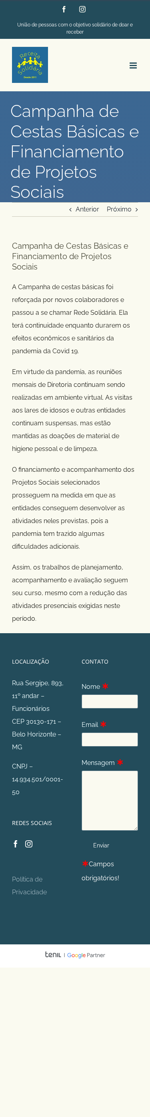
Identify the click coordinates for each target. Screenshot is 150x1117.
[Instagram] (28, 843)
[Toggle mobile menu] (134, 65)
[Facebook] (15, 843)
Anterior (87, 209)
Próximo (119, 209)
